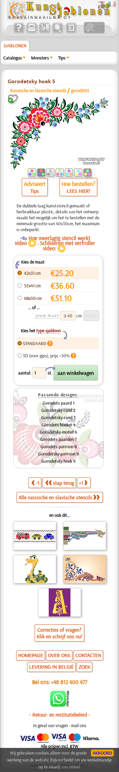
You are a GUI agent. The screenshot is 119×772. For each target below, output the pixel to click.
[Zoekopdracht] (57, 32)
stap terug (63, 482)
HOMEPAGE (30, 655)
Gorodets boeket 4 (58, 425)
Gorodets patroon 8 (58, 446)
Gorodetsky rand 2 (58, 410)
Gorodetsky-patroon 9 (58, 454)
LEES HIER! (78, 191)
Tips (61, 58)
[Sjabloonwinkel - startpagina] (58, 18)
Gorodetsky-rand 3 (58, 417)
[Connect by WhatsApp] (59, 705)
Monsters (40, 58)
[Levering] (44, 32)
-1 (37, 482)
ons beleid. (71, 767)
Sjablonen (15, 46)
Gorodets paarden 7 (58, 439)
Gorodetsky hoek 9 (58, 461)
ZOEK (84, 666)
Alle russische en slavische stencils (55, 497)
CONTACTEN (88, 655)
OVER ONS (59, 655)
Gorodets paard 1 (58, 403)
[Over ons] (18, 32)
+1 (81, 482)
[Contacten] (31, 32)
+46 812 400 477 (69, 681)
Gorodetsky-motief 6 (58, 432)
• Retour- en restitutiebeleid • (59, 714)
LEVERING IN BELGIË (51, 666)
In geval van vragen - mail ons (59, 725)
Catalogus (12, 58)
